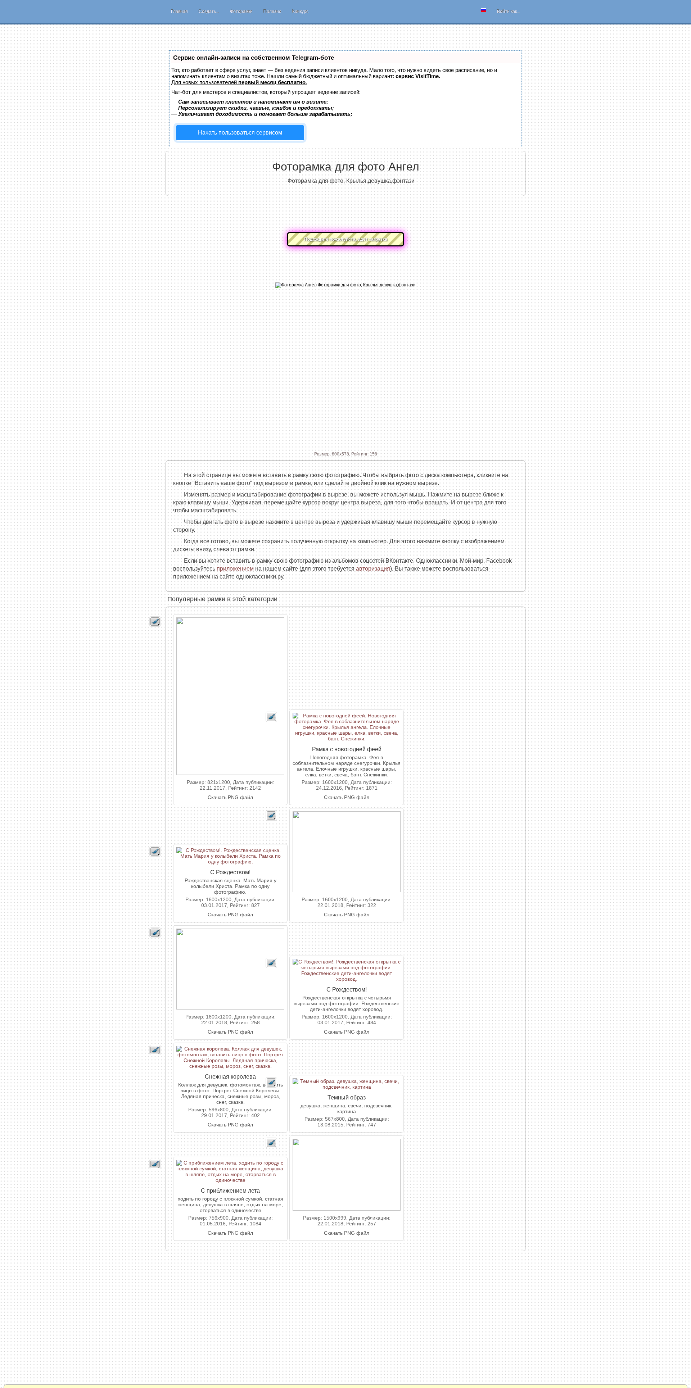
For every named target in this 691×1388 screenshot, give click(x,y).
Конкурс (300, 11)
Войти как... (508, 11)
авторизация (373, 569)
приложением (235, 569)
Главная (179, 11)
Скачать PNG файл (230, 797)
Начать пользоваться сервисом (240, 133)
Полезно (272, 11)
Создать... (209, 11)
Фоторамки (241, 11)
